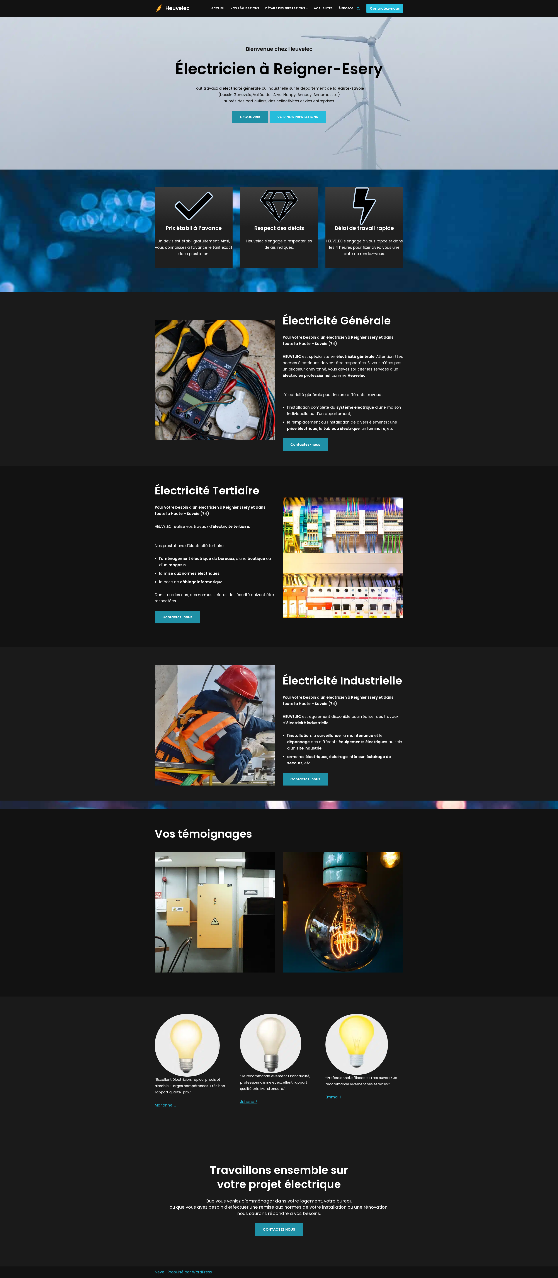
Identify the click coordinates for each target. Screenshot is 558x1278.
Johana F (248, 1101)
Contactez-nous (385, 8)
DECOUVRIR (250, 116)
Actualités (323, 8)
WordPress (202, 1272)
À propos (346, 8)
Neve (159, 1272)
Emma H (333, 1097)
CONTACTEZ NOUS (279, 1229)
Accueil (217, 8)
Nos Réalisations (244, 8)
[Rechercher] (358, 8)
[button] (307, 8)
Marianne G (166, 1105)
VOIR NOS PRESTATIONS (297, 116)
